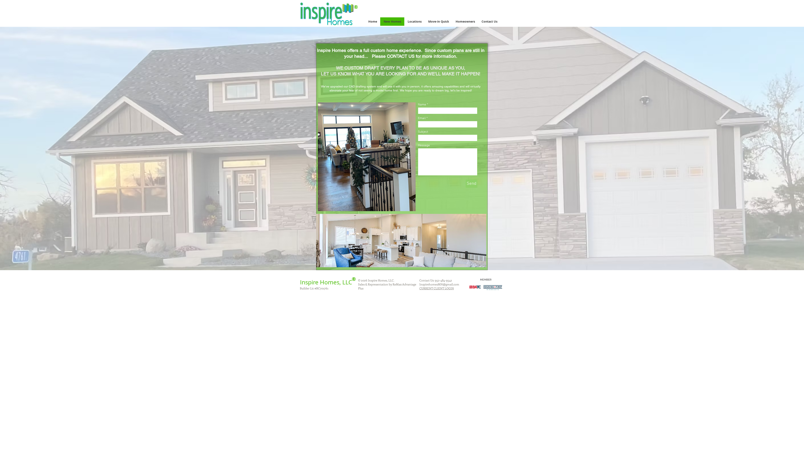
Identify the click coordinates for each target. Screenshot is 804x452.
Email (422, 118)
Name (422, 104)
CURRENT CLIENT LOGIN (436, 288)
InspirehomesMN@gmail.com (439, 284)
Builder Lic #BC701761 (314, 288)
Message (424, 145)
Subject (423, 132)
